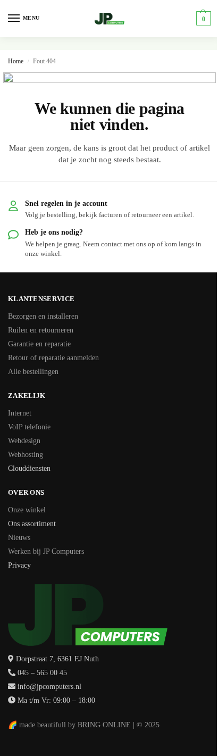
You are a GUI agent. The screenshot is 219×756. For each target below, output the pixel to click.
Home (15, 61)
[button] (202, 18)
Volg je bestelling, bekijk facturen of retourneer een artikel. (109, 215)
